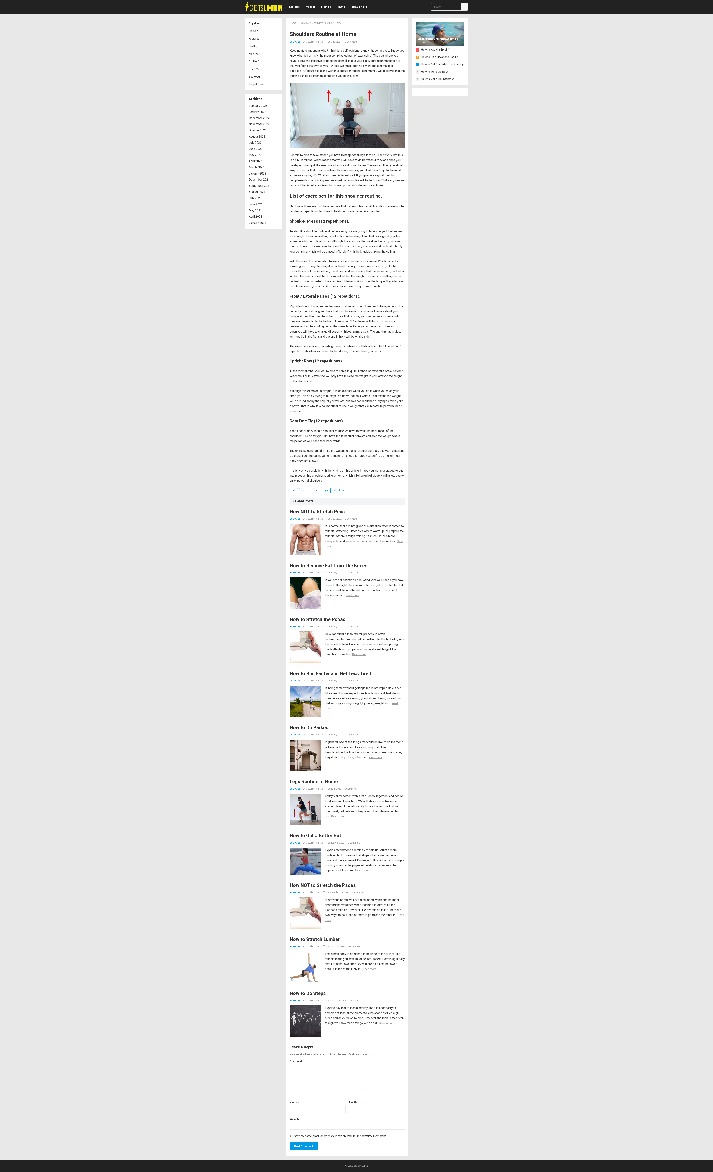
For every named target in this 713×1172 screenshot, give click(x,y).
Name (294, 1102)
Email (353, 1102)
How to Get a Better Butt (316, 835)
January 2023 (257, 112)
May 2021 (255, 210)
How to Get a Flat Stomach (437, 79)
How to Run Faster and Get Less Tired (330, 673)
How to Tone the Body (434, 71)
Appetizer (255, 23)
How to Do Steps (308, 993)
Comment (297, 1061)
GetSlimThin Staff (315, 41)
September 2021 (260, 186)
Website (294, 1119)
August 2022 (257, 136)
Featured (254, 38)
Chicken (253, 31)
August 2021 (257, 192)
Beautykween (361, 1165)
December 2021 (259, 179)
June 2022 (256, 149)
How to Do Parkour (310, 727)
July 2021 (255, 198)
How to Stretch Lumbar (315, 939)
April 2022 (255, 161)
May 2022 (255, 155)
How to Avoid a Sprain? (435, 49)
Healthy (253, 46)
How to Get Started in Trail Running (442, 64)
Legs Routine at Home (314, 781)
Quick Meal (255, 69)
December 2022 (259, 118)
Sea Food (254, 76)
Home (293, 23)
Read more (352, 595)
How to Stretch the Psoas (317, 619)
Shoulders (339, 490)
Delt (294, 490)
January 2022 (257, 173)
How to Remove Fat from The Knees (328, 565)
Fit (317, 490)
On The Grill (255, 61)
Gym (326, 490)
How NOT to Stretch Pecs (317, 511)
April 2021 (255, 216)
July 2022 (255, 142)
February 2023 (258, 106)
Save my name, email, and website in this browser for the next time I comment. (340, 1135)
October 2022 (258, 130)
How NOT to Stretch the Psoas (323, 885)
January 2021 (257, 222)
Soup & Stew (256, 84)
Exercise (304, 23)
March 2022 (256, 167)
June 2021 (256, 204)
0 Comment (351, 41)
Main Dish (254, 53)
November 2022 (259, 124)
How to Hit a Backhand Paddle (439, 57)
